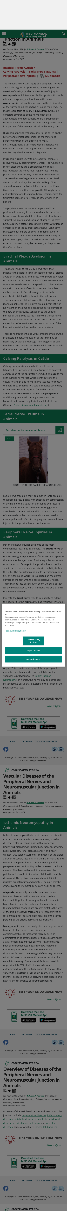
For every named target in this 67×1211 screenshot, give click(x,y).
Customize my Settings (33, 611)
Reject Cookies (33, 621)
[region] (33, 605)
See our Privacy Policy (16, 601)
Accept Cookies (33, 629)
